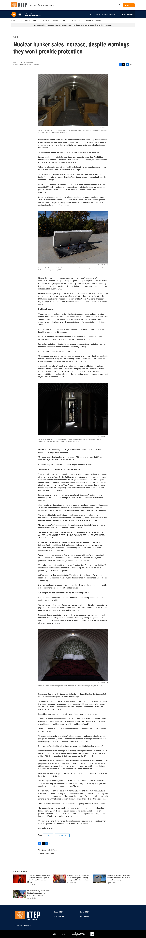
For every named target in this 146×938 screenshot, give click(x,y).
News (13, 20)
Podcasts (37, 20)
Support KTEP (58, 912)
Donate (129, 5)
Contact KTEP (84, 912)
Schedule (76, 20)
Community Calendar (92, 20)
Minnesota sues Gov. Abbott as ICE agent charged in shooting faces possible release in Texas (78, 878)
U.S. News (16, 37)
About (65, 20)
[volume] (20, 14)
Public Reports (84, 916)
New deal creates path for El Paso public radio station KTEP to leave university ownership (119, 878)
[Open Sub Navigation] (17, 20)
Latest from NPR (62, 835)
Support (55, 20)
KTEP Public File (59, 916)
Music (45, 20)
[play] (13, 14)
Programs (24, 20)
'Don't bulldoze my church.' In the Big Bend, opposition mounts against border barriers (38, 893)
